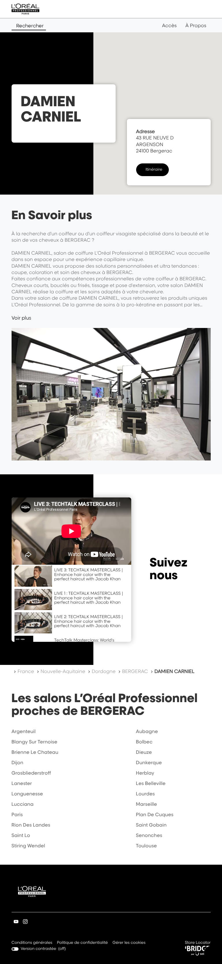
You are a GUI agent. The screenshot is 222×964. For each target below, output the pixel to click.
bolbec (144, 742)
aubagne (147, 731)
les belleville (150, 783)
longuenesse (27, 794)
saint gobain (151, 825)
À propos (195, 25)
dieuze (144, 752)
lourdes (145, 794)
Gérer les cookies (128, 942)
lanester (22, 783)
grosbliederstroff (31, 773)
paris (17, 814)
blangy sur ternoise (35, 742)
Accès (169, 25)
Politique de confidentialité (82, 943)
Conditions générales (32, 943)
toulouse (146, 846)
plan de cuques (154, 814)
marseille (146, 804)
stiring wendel (28, 846)
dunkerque (149, 762)
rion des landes (31, 825)
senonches (149, 835)
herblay (145, 773)
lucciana (23, 804)
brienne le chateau (35, 752)
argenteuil (24, 731)
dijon (17, 762)
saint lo (21, 835)
